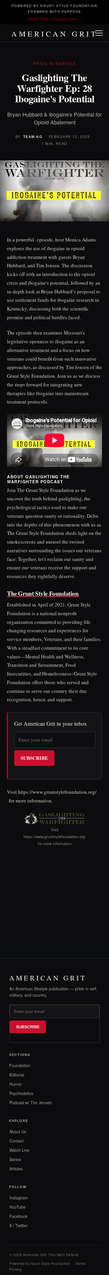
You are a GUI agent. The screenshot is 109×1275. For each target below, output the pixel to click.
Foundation (19, 1065)
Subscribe (34, 758)
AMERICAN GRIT (54, 34)
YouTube (17, 1207)
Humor (15, 1084)
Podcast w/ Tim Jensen (30, 1102)
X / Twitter (18, 1225)
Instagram (18, 1197)
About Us (17, 1131)
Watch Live (19, 1150)
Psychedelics (21, 1093)
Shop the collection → (55, 19)
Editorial (16, 1075)
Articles (16, 1169)
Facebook (18, 1216)
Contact (16, 1141)
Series (15, 1159)
